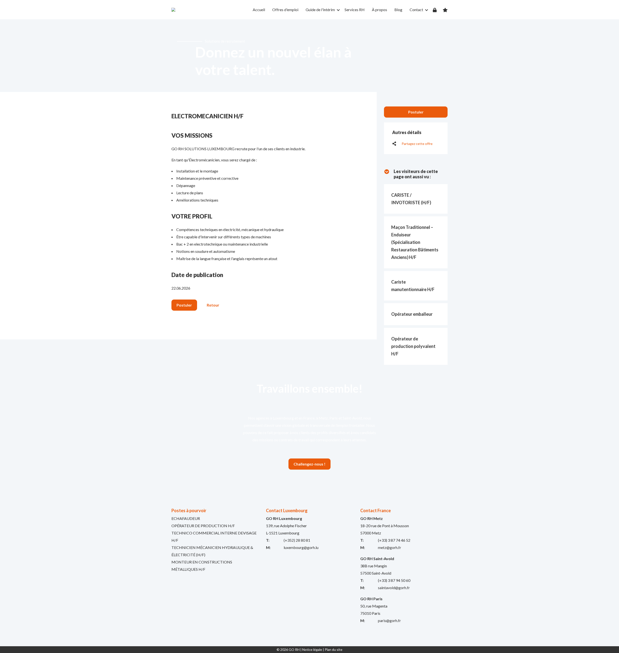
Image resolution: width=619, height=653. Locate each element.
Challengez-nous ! (309, 464)
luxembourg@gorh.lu (301, 547)
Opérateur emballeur (412, 314)
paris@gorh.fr (389, 620)
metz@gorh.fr (389, 547)
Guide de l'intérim (320, 9)
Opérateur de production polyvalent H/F (413, 346)
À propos (379, 9)
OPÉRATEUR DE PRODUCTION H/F (203, 525)
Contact (416, 9)
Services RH (355, 9)
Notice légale (312, 649)
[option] (309, 55)
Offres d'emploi (285, 9)
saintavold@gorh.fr (394, 587)
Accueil (259, 9)
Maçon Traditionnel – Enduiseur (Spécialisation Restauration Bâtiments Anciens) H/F (414, 242)
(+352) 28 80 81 (297, 540)
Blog (398, 9)
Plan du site (333, 649)
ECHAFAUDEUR (185, 518)
